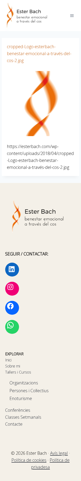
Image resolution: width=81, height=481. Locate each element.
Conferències (17, 410)
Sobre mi (12, 366)
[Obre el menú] (72, 15)
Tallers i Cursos (18, 372)
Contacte (13, 424)
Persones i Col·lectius (29, 391)
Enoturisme (21, 398)
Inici (8, 359)
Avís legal (59, 453)
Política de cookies (28, 460)
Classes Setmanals (23, 417)
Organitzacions (24, 383)
